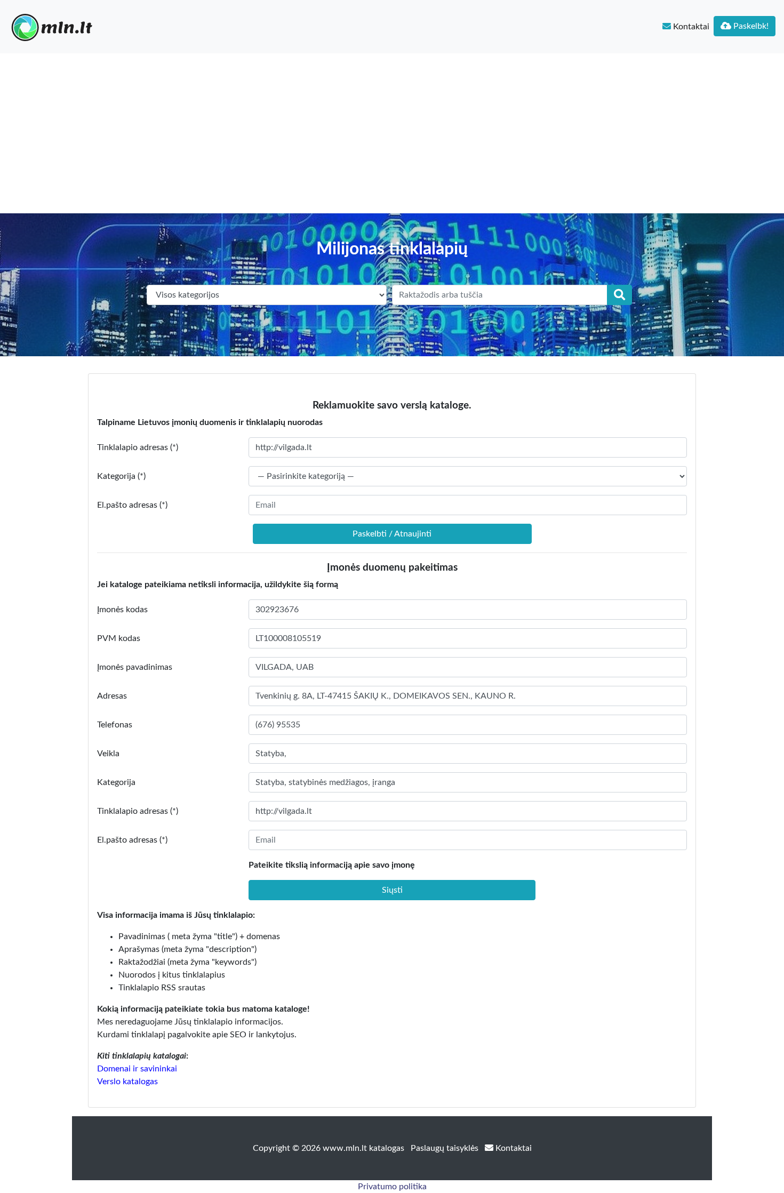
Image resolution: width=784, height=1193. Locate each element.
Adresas (112, 696)
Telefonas (114, 724)
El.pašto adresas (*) (132, 505)
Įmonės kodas (122, 609)
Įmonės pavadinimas (134, 667)
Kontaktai (690, 26)
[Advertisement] (392, 133)
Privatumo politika (392, 1186)
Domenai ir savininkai (137, 1068)
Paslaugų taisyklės (446, 1148)
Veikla (108, 753)
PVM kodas (118, 638)
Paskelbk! (750, 26)
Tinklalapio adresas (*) (137, 447)
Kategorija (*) (121, 476)
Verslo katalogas (127, 1081)
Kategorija (116, 782)
